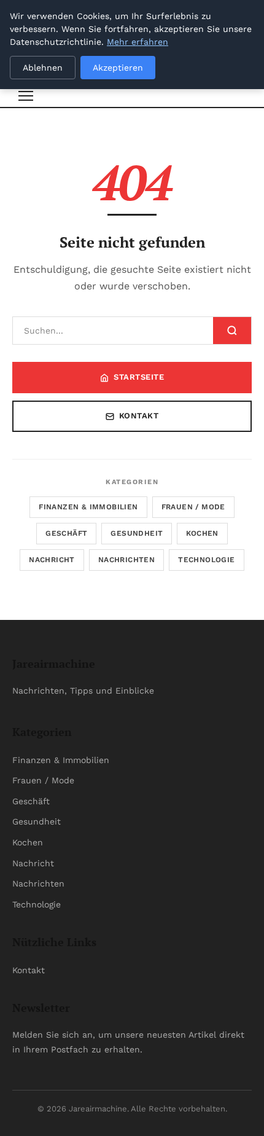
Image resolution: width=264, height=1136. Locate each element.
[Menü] (25, 96)
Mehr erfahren (137, 42)
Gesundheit (137, 533)
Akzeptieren (118, 67)
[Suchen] (232, 330)
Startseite (139, 377)
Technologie (206, 559)
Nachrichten (126, 559)
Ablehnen (43, 67)
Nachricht (52, 559)
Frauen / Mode (193, 507)
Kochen (202, 533)
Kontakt (139, 415)
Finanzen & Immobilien (88, 507)
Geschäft (66, 533)
